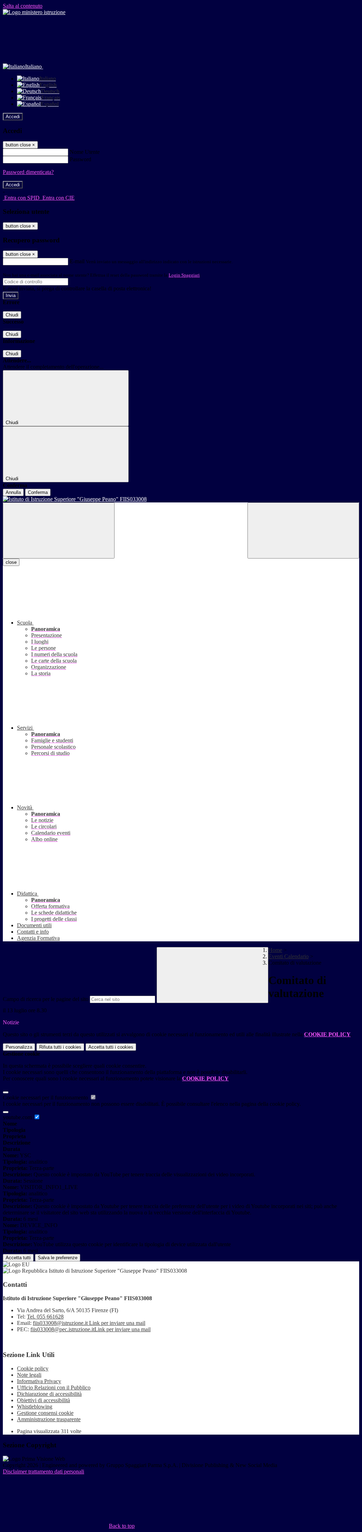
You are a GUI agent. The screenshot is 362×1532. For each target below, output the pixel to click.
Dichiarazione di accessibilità (49, 1394)
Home (275, 950)
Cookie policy (32, 1368)
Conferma (38, 492)
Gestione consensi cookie (45, 1413)
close (11, 562)
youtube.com (18, 1117)
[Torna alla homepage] (181, 499)
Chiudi (12, 315)
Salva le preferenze (57, 1257)
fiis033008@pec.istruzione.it (90, 1329)
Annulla (13, 492)
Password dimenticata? (28, 172)
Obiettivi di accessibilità (43, 1400)
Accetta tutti (110, 1047)
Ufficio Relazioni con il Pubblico (53, 1388)
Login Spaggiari (184, 275)
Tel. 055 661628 (45, 1317)
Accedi (13, 116)
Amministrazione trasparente (49, 1419)
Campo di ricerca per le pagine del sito (45, 999)
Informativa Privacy (39, 1381)
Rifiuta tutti (60, 1047)
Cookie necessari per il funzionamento (46, 1097)
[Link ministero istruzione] (34, 12)
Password (80, 159)
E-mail (77, 261)
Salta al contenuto (22, 6)
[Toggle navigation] (59, 530)
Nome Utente (85, 152)
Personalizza (19, 1047)
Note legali (29, 1375)
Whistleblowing (34, 1407)
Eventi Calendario (288, 956)
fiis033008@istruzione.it (89, 1323)
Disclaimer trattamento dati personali (43, 1471)
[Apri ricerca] (303, 530)
